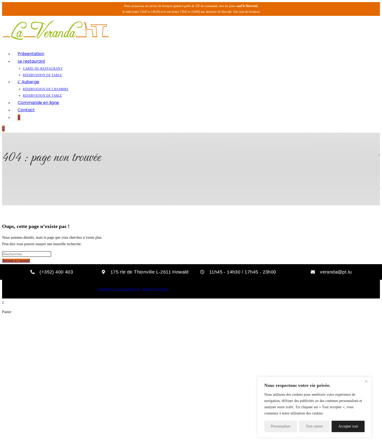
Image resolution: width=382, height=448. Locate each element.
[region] (314, 407)
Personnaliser (281, 426)
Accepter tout (348, 426)
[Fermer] (366, 381)
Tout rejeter (314, 426)
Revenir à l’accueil (16, 261)
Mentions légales (155, 289)
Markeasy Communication (119, 289)
